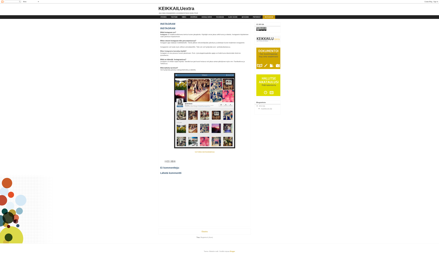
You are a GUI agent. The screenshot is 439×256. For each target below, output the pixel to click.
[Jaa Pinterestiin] (174, 161)
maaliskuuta (265, 109)
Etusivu (205, 232)
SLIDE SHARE (232, 17)
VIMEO (184, 17)
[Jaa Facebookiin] (172, 161)
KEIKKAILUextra (176, 8)
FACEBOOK (220, 17)
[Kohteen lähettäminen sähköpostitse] (166, 161)
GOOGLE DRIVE (207, 17)
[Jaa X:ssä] (170, 161)
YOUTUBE (174, 17)
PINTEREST (257, 17)
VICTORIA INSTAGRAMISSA (205, 152)
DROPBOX (193, 17)
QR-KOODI (245, 17)
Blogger (232, 251)
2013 (261, 106)
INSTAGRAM (269, 17)
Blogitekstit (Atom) (207, 237)
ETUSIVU (164, 17)
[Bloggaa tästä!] (168, 161)
